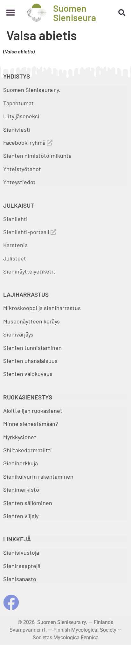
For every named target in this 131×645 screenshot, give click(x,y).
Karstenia (15, 244)
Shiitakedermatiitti (27, 450)
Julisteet (14, 258)
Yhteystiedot (19, 181)
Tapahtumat (18, 103)
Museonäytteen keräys (31, 321)
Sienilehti (15, 218)
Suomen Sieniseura (74, 13)
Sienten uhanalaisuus (30, 360)
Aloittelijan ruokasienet (32, 410)
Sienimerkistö (21, 489)
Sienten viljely (20, 515)
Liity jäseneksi (21, 116)
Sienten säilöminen (27, 502)
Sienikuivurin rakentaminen (38, 476)
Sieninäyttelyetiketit (29, 271)
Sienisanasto (19, 578)
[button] (10, 12)
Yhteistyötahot (22, 168)
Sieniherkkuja (20, 463)
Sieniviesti (17, 129)
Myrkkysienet (19, 436)
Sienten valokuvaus (27, 373)
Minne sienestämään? (30, 423)
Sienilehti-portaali (27, 231)
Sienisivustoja (21, 552)
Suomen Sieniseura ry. (31, 89)
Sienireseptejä (21, 565)
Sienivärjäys (18, 334)
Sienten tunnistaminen (32, 347)
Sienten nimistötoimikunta (37, 155)
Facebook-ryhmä (25, 142)
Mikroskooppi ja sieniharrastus (42, 307)
